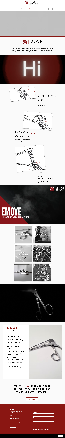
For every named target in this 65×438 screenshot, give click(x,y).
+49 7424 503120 (16, 418)
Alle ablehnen (54, 435)
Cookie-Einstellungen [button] (47, 435)
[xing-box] (13, 427)
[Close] (63, 436)
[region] (23, 234)
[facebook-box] (15, 427)
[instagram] (17, 427)
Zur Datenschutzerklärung (6, 436)
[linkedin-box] (11, 427)
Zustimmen (60, 435)
